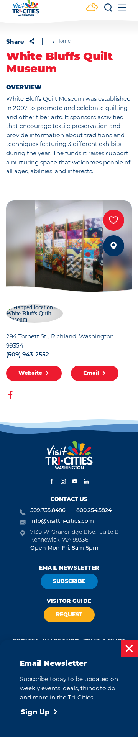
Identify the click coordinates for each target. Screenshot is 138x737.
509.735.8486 (48, 511)
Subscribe (69, 581)
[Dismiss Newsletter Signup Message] (129, 648)
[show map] (113, 246)
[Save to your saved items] (113, 220)
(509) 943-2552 (27, 355)
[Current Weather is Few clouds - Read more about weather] (92, 8)
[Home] (25, 11)
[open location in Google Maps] (34, 313)
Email (91, 372)
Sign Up (35, 712)
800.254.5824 (94, 511)
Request (69, 614)
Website (30, 372)
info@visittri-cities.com (62, 521)
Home (63, 41)
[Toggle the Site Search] (108, 10)
